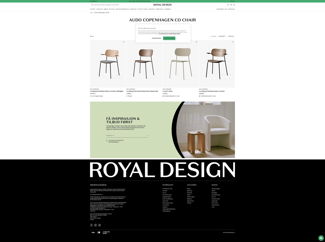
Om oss (164, 192)
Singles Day (215, 200)
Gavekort (164, 190)
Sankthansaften (216, 198)
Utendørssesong (216, 194)
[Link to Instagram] (95, 225)
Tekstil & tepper (190, 196)
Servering (189, 192)
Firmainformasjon (167, 194)
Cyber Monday (215, 204)
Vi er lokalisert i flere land (96, 194)
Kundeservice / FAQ (167, 188)
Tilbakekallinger (166, 211)
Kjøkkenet (189, 198)
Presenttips (214, 192)
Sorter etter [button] (230, 36)
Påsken (213, 190)
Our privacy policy (163, 33)
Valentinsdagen (216, 188)
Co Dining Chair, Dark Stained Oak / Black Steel (142, 91)
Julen (213, 207)
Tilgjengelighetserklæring (168, 209)
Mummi (214, 196)
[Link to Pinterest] (99, 225)
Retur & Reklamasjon (167, 202)
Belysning (189, 190)
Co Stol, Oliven (167, 91)
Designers (164, 207)
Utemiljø (189, 202)
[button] (233, 1)
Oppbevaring (190, 200)
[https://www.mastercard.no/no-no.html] (98, 232)
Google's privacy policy (174, 33)
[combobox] (233, 1)
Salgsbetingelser (166, 196)
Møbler (188, 188)
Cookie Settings (156, 38)
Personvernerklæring (167, 198)
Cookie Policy (165, 204)
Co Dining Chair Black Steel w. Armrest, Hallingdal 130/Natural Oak (106, 91)
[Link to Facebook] (91, 225)
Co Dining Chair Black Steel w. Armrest (212, 91)
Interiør (189, 194)
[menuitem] (92, 9)
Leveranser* (165, 200)
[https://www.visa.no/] (93, 232)
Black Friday (215, 202)
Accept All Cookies (169, 38)
